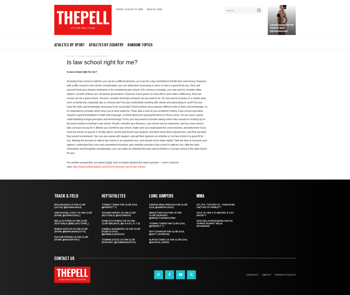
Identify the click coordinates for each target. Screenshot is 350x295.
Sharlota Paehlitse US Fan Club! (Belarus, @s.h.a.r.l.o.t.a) (121, 222)
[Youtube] (180, 274)
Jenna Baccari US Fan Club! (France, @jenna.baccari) (281, 28)
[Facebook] (169, 274)
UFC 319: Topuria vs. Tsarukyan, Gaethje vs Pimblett (215, 206)
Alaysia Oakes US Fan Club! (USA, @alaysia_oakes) (168, 241)
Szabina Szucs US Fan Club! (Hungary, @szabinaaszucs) (119, 241)
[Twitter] (191, 274)
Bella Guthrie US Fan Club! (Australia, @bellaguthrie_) (71, 222)
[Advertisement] (190, 24)
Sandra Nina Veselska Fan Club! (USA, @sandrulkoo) (168, 206)
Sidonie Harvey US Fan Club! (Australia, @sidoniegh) (119, 214)
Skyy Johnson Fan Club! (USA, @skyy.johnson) (166, 233)
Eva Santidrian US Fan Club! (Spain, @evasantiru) (71, 238)
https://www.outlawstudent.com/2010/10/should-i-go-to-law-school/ (109, 166)
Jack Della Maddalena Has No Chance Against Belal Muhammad (214, 223)
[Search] (259, 10)
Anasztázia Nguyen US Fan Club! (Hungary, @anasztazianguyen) (165, 215)
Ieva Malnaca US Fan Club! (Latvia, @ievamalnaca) (69, 206)
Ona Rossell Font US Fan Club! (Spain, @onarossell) (73, 214)
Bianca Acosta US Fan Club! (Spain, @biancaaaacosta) (71, 230)
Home (70, 56)
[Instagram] (158, 274)
